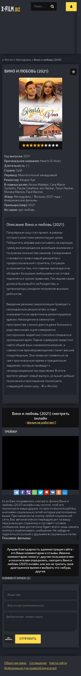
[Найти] (52, 6)
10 (57, 145)
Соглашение (38, 663)
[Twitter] (40, 492)
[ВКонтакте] (52, 492)
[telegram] (16, 492)
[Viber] (28, 492)
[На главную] (11, 6)
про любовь (26, 209)
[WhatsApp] (34, 492)
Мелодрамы (22, 196)
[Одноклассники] (58, 492)
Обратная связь (15, 663)
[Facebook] (22, 492)
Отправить (28, 638)
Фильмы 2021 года (47, 196)
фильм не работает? (41, 422)
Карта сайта (58, 663)
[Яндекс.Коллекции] (46, 492)
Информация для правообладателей (30, 668)
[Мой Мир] (64, 492)
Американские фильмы (20, 200)
